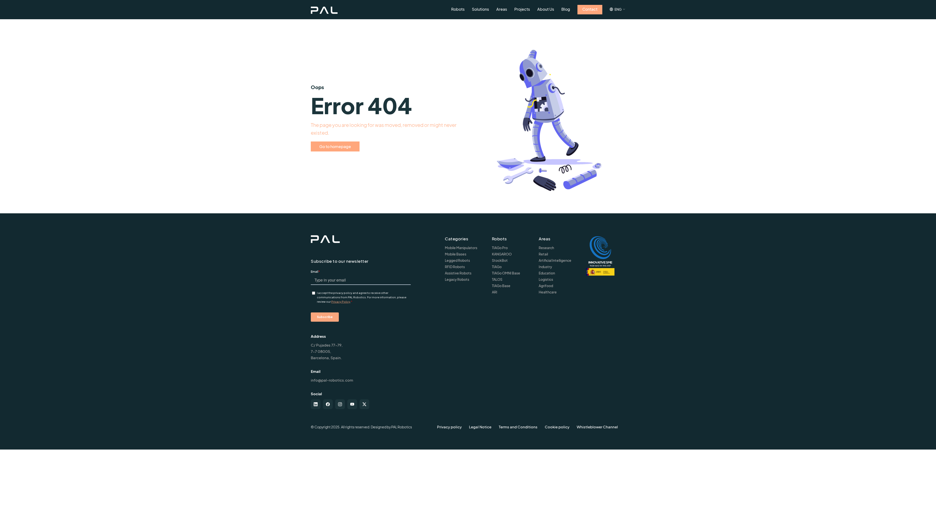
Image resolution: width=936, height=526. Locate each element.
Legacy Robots (457, 279)
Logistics (546, 279)
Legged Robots (457, 260)
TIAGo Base (501, 285)
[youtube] (352, 404)
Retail (543, 254)
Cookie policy (557, 426)
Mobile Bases (455, 254)
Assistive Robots (458, 273)
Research (546, 247)
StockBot (500, 260)
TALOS (497, 279)
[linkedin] (316, 404)
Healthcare (548, 292)
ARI (494, 292)
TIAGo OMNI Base (506, 273)
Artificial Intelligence (555, 260)
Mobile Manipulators (461, 247)
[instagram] (340, 404)
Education (547, 273)
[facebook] (328, 404)
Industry (545, 266)
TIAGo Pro (500, 247)
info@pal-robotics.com (332, 380)
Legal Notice (480, 426)
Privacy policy (449, 426)
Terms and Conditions (518, 426)
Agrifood (546, 285)
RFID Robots (455, 266)
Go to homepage (335, 146)
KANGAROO (502, 254)
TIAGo (497, 266)
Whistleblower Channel (597, 426)
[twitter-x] (364, 404)
